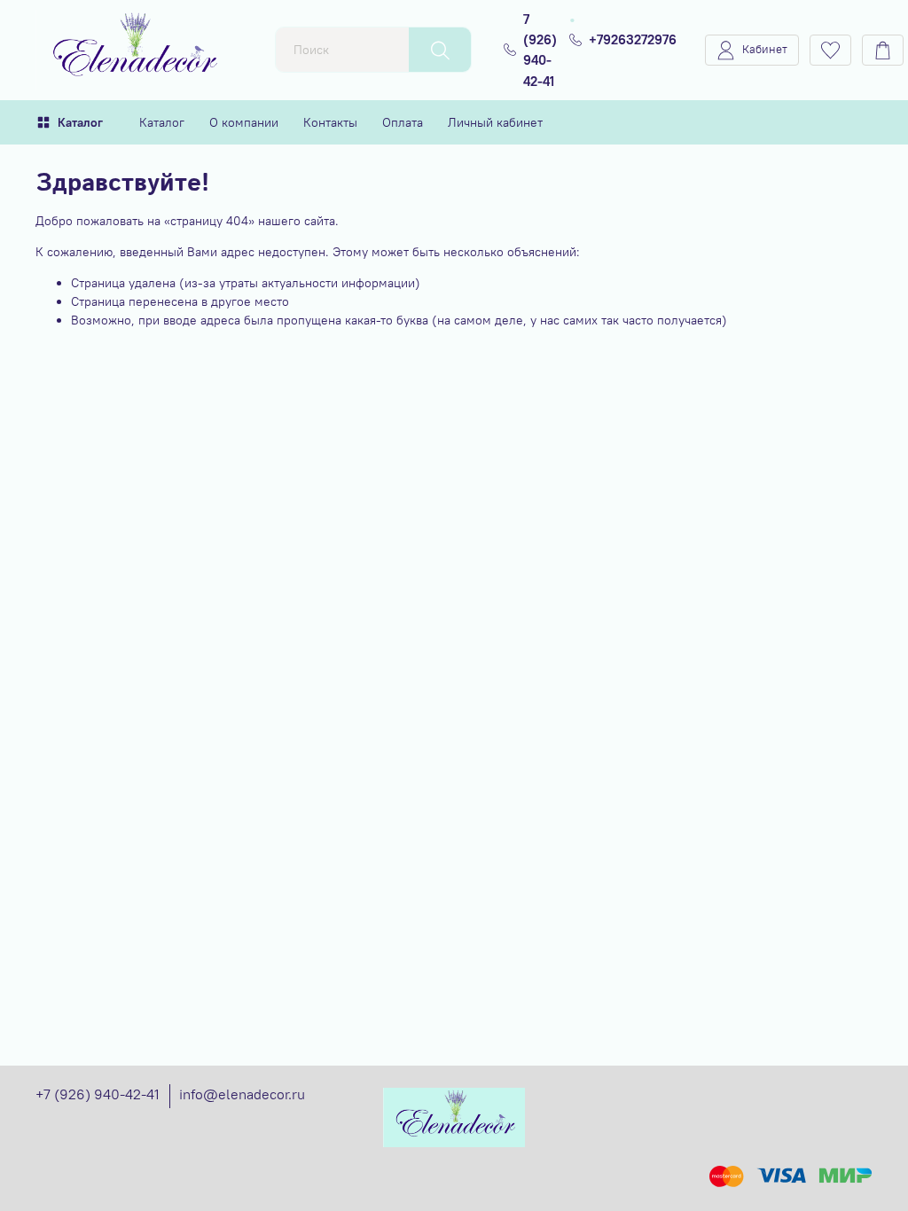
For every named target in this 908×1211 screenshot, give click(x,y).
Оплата (402, 122)
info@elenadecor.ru (242, 1094)
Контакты (330, 122)
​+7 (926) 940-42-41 (97, 1094)
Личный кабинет (495, 122)
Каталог (80, 122)
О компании (243, 122)
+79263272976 (633, 39)
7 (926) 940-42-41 (540, 50)
